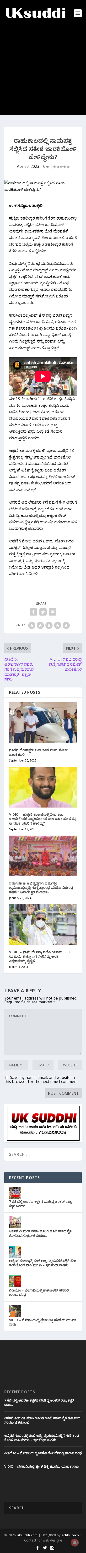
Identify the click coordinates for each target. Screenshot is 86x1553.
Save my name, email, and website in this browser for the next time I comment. (41, 1079)
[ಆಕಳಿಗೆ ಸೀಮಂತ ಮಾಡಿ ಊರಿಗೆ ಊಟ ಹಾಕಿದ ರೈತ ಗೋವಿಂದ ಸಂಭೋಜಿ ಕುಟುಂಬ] (15, 1222)
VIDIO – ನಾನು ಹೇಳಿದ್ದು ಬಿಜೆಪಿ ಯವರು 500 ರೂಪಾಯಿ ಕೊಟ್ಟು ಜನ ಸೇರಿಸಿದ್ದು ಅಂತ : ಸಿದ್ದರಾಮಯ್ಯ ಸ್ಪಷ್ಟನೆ (39, 956)
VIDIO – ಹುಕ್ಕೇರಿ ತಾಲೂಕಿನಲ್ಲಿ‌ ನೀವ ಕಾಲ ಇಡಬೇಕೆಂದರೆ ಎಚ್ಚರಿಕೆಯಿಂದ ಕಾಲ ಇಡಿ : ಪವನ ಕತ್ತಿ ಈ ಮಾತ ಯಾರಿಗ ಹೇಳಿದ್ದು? (42, 818)
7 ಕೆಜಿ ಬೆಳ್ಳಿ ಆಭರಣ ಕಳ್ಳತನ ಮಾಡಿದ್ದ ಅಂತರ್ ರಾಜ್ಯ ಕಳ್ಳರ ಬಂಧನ (40, 1203)
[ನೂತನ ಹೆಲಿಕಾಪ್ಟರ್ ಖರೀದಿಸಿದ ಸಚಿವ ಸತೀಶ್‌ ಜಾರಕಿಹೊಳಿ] (43, 722)
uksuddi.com (27, 1535)
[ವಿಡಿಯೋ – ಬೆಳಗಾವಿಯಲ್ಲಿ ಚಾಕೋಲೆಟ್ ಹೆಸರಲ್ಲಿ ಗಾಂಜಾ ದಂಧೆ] (15, 1281)
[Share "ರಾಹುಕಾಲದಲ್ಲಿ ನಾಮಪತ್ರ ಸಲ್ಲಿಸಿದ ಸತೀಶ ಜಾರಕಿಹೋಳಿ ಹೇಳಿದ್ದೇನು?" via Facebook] (33, 612)
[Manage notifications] (75, 1542)
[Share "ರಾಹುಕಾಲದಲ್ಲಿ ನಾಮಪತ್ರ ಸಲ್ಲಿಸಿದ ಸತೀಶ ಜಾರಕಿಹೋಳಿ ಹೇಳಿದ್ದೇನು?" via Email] (52, 612)
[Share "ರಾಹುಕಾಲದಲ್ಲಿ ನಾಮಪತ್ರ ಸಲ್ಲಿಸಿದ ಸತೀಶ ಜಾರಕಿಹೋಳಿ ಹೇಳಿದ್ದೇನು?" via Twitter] (43, 612)
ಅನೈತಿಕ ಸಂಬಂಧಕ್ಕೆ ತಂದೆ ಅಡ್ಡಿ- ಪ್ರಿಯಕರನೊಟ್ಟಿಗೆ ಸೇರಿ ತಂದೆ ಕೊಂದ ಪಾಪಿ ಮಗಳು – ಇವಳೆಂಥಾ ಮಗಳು (42, 1262)
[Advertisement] (43, 72)
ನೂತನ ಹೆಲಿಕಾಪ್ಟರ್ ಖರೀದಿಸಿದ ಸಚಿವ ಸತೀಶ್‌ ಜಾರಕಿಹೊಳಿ (38, 752)
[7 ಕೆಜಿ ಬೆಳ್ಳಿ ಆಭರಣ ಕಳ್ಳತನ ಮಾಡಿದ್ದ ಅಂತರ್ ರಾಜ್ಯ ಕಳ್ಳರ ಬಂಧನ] (15, 1193)
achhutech (70, 1535)
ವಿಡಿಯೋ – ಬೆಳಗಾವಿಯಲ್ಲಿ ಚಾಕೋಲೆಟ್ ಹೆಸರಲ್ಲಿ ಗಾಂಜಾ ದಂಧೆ (39, 1292)
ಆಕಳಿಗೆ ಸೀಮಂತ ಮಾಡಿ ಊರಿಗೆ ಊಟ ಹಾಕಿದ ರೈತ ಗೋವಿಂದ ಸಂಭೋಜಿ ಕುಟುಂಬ (40, 1233)
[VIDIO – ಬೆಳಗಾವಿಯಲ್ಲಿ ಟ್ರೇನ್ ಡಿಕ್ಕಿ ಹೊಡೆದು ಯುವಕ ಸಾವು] (15, 1311)
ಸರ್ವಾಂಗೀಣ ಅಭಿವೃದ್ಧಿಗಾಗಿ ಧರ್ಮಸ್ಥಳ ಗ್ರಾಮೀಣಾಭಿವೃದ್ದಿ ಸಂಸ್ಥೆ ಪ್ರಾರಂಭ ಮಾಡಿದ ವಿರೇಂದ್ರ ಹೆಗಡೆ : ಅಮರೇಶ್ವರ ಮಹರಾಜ (41, 887)
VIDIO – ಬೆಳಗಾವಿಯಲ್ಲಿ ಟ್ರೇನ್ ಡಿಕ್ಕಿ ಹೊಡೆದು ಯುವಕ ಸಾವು (42, 1322)
